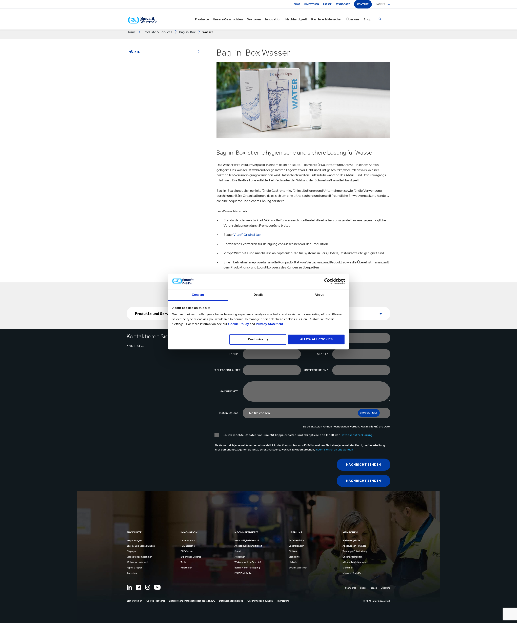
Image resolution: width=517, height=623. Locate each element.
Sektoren (254, 19)
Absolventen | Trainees (354, 545)
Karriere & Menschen (326, 19)
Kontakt (363, 4)
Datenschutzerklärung (357, 435)
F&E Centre (186, 551)
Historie (293, 562)
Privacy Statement (269, 324)
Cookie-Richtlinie (155, 600)
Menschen (239, 556)
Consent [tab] (198, 294)
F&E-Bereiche (188, 545)
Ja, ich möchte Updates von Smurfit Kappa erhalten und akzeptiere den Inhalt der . (298, 435)
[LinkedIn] (129, 587)
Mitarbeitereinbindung (355, 562)
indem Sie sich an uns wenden (334, 449)
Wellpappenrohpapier (138, 562)
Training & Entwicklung (355, 551)
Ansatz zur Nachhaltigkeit (248, 545)
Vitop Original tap (247, 235)
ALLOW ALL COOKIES (316, 339)
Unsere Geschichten (228, 19)
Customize (255, 339)
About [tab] (319, 294)
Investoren (311, 4)
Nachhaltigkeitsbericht (246, 540)
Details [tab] (259, 294)
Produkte (202, 19)
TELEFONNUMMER (227, 370)
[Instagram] (147, 587)
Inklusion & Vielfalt (353, 573)
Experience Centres (191, 556)
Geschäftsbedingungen (260, 600)
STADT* (322, 354)
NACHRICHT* (229, 391)
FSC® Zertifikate (242, 573)
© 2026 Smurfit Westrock (376, 601)
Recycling (132, 573)
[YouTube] (157, 587)
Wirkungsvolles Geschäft (247, 562)
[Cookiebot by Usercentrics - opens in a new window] (327, 281)
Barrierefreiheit (134, 600)
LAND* (234, 354)
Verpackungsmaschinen (139, 556)
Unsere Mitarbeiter (352, 556)
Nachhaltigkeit (296, 19)
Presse (327, 4)
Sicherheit (348, 567)
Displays (131, 551)
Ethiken (293, 551)
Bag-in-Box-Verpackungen (141, 545)
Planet (237, 551)
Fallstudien (186, 567)
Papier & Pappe (134, 567)
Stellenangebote (351, 540)
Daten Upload (229, 413)
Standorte (343, 4)
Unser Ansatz (188, 540)
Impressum (283, 600)
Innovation (273, 19)
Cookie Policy (238, 324)
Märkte (134, 52)
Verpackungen (134, 540)
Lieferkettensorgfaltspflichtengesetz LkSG (192, 600)
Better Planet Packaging (247, 567)
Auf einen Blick (296, 540)
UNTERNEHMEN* (316, 370)
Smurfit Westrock (298, 567)
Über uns (352, 19)
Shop (297, 4)
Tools (183, 562)
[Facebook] (138, 587)
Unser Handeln (296, 545)
